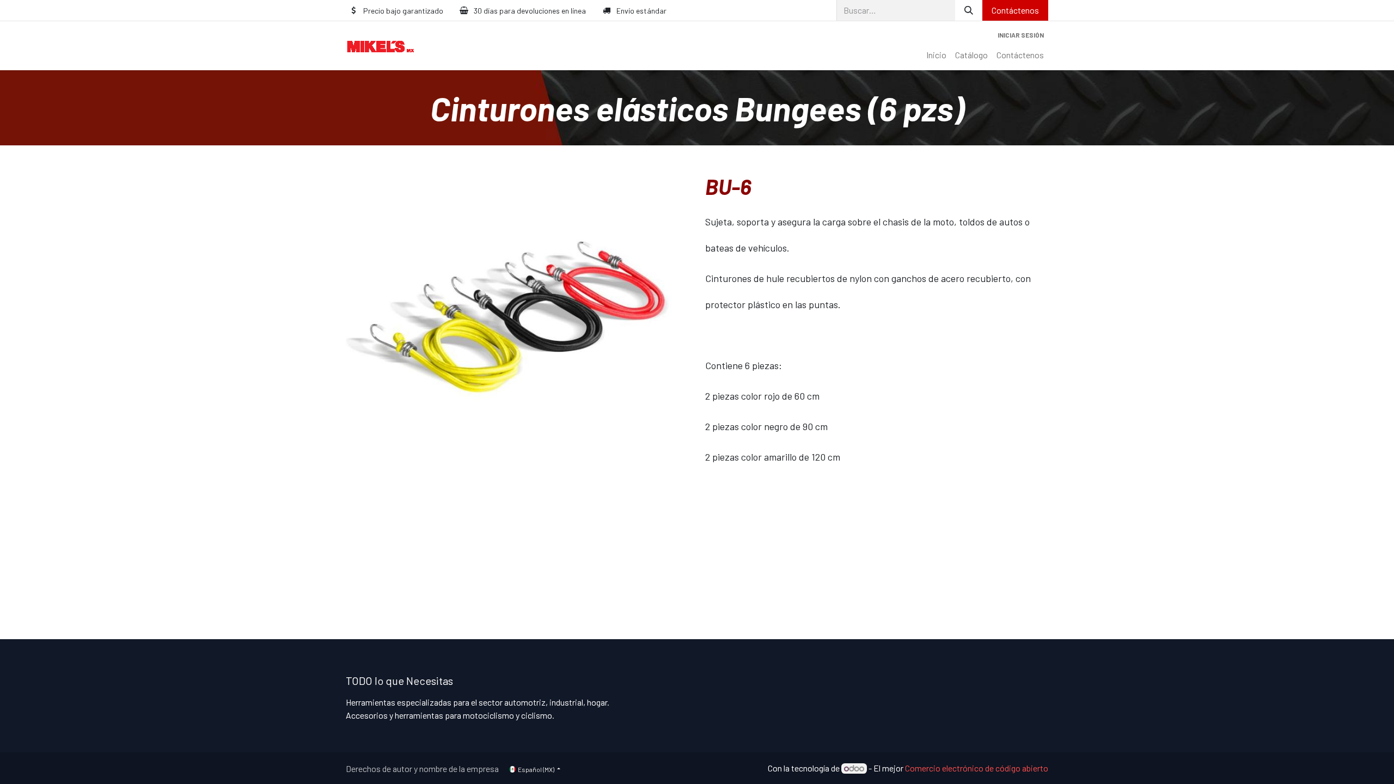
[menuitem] (936, 55)
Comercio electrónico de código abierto (976, 768)
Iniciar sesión (1021, 35)
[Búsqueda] (968, 10)
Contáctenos (1015, 10)
